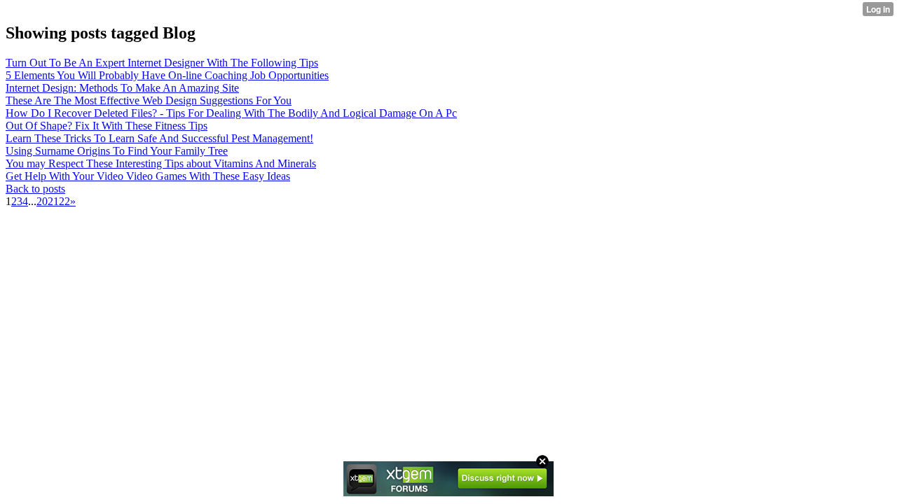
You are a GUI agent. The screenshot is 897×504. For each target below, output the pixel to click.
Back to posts (35, 189)
